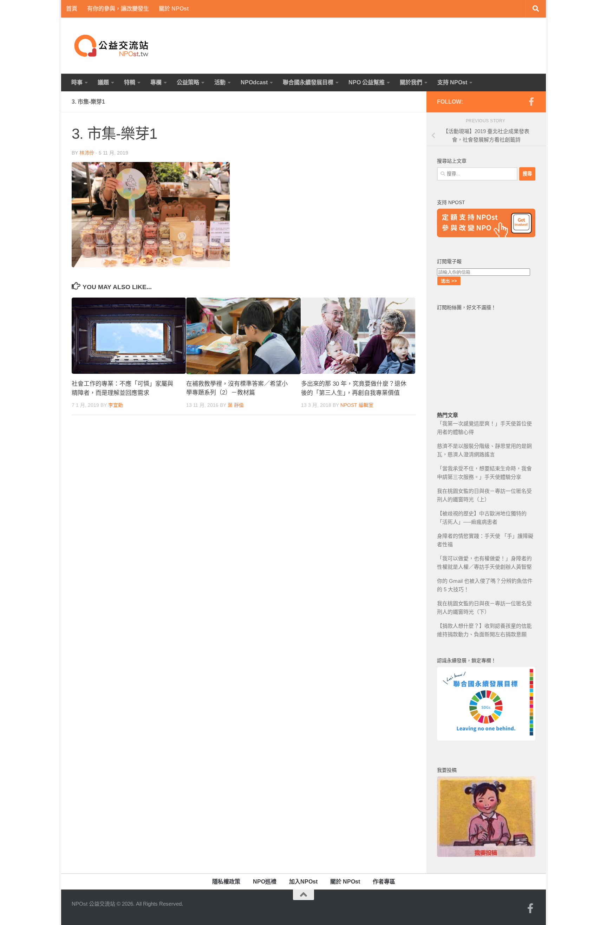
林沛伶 (86, 153)
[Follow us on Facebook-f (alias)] (531, 101)
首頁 (71, 9)
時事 (77, 82)
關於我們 (411, 82)
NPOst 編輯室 (356, 405)
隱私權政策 (226, 882)
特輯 (129, 82)
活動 (220, 82)
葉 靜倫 (236, 405)
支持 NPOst (452, 82)
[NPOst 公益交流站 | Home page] (112, 46)
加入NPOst (303, 882)
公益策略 (188, 82)
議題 (103, 82)
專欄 (156, 82)
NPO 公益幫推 (366, 82)
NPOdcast (254, 82)
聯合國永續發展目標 (308, 82)
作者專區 (384, 882)
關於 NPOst (174, 9)
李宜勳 (115, 405)
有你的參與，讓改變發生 (118, 9)
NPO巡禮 (264, 882)
